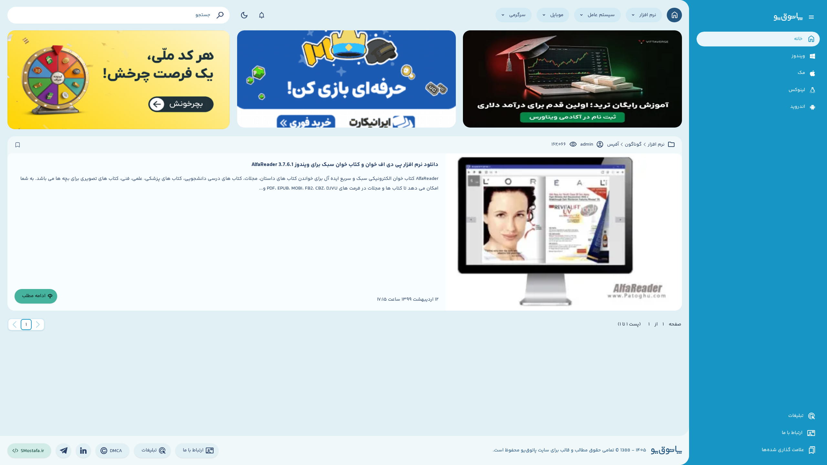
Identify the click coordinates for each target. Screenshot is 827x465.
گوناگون (633, 144)
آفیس (613, 144)
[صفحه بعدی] (14, 324)
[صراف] (118, 79)
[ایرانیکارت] (346, 79)
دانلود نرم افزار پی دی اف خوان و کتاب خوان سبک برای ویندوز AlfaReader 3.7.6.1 (344, 164)
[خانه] (674, 15)
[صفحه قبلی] (38, 324)
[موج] (572, 79)
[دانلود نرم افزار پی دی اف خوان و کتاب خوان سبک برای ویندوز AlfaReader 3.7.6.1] (564, 232)
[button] (26, 324)
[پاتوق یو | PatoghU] (788, 17)
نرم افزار (656, 144)
